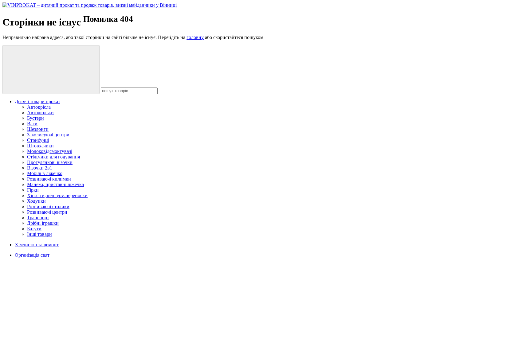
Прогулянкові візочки (50, 162)
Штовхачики (40, 145)
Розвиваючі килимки (49, 178)
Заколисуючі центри (48, 134)
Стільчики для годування (53, 156)
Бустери (35, 118)
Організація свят (32, 255)
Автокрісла (39, 107)
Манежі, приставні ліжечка (55, 184)
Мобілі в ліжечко (44, 173)
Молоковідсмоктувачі (49, 151)
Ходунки (36, 201)
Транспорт (38, 217)
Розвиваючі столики (48, 206)
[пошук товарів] (51, 69)
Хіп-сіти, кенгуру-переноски (57, 195)
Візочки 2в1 (39, 167)
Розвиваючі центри (47, 212)
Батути (34, 228)
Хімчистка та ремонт (37, 244)
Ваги (32, 123)
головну (195, 37)
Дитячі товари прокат (37, 101)
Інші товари (39, 234)
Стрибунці (38, 140)
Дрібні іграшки (43, 223)
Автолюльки (40, 112)
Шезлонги (38, 129)
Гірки (33, 190)
